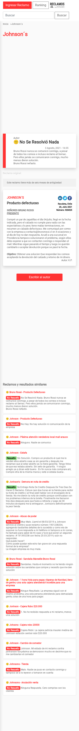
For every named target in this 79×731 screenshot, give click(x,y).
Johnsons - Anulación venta (23, 682)
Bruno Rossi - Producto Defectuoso (27, 392)
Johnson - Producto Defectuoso (25, 418)
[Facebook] (69, 197)
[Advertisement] (39, 78)
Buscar (62, 15)
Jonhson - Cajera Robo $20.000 (25, 606)
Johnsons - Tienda (19, 664)
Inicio (5, 24)
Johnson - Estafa (18, 452)
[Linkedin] (60, 197)
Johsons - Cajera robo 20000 (24, 625)
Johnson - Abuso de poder (23, 516)
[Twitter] (65, 197)
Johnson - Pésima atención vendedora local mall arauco (38, 437)
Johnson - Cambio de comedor (25, 643)
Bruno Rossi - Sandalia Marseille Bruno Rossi (32, 559)
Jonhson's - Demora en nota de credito (29, 481)
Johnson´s (17, 24)
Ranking (40, 5)
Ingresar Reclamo (17, 5)
